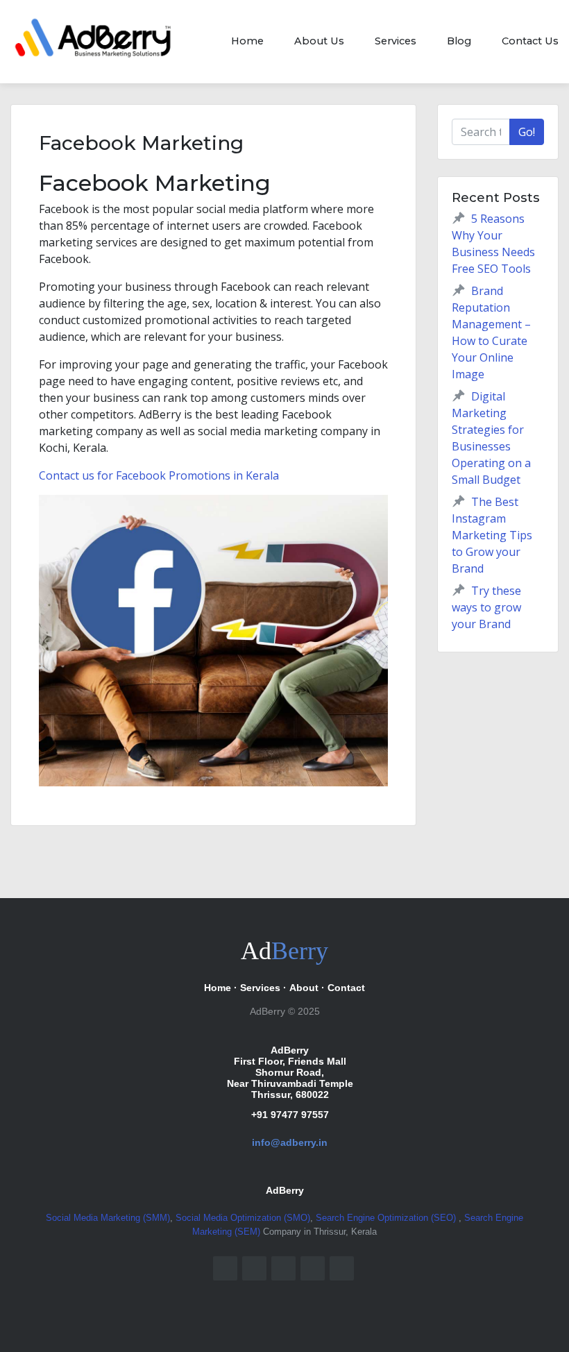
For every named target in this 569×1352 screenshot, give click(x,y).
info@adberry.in (290, 1142)
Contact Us (530, 41)
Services (395, 41)
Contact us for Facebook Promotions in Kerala (159, 475)
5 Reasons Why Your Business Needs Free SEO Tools (493, 243)
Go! (526, 132)
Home (247, 41)
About (304, 987)
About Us (319, 41)
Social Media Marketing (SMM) (108, 1217)
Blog (459, 41)
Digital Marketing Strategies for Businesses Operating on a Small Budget (491, 438)
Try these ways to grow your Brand (486, 607)
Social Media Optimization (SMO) (243, 1217)
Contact (346, 987)
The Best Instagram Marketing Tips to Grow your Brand (492, 535)
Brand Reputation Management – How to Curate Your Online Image (491, 332)
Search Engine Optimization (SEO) (387, 1217)
